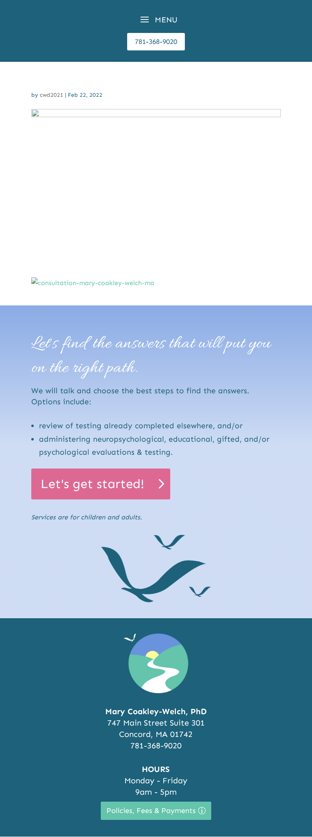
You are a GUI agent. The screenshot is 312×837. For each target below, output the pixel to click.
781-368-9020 (156, 41)
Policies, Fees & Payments (151, 810)
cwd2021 (51, 95)
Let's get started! (92, 483)
